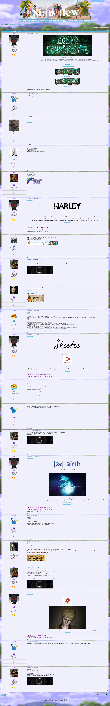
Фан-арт (16, 30)
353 (40, 430)
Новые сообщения (87, 26)
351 (40, 380)
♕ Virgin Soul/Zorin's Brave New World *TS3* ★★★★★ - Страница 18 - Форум (19, 24)
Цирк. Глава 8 (30, 293)
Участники (93, 26)
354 (38, 456)
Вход (36, 24)
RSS (37, 24)
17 (12, 27)
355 (38, 515)
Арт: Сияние (30, 290)
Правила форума (99, 26)
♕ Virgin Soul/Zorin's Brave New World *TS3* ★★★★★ (28, 30)
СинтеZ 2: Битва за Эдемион (33, 292)
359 (38, 641)
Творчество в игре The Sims (9, 30)
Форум (2, 30)
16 (11, 27)
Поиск (104, 26)
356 (38, 541)
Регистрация (33, 24)
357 (38, 567)
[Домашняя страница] (30, 144)
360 (38, 667)
